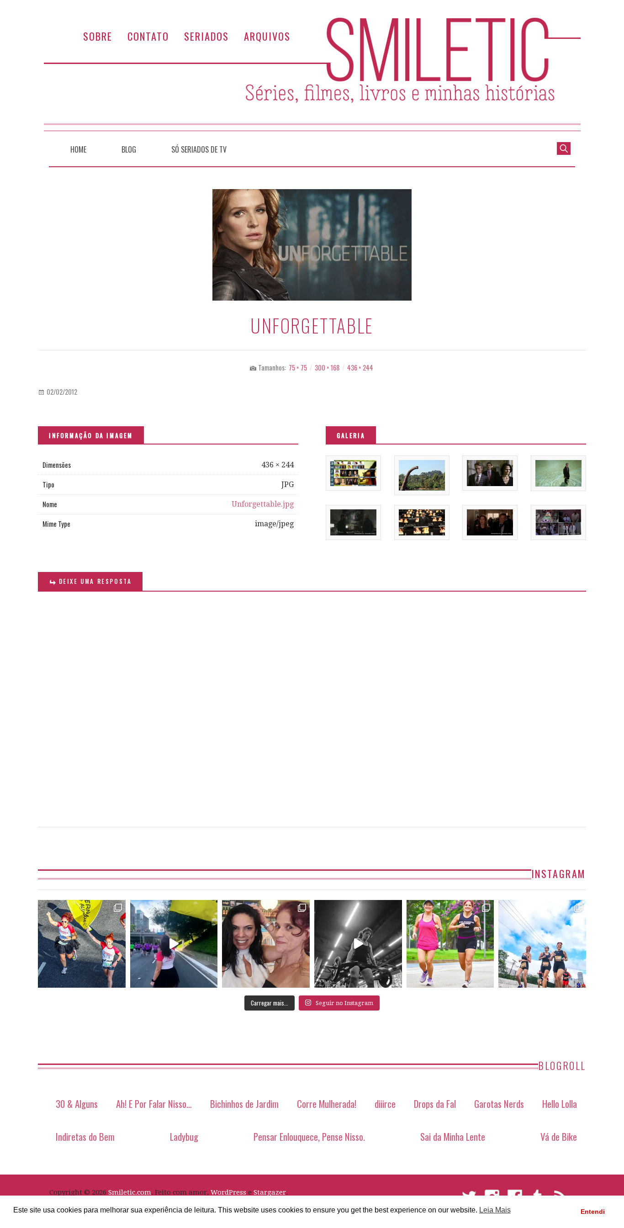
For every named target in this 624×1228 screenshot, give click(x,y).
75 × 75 (298, 367)
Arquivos (267, 35)
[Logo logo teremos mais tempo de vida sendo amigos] (266, 944)
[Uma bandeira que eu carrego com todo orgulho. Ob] (174, 944)
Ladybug (184, 1136)
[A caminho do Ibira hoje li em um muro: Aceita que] (450, 944)
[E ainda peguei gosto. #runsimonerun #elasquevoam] (358, 944)
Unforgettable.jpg (263, 504)
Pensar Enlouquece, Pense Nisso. (309, 1136)
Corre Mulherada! (326, 1103)
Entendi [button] (593, 1211)
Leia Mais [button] (495, 1210)
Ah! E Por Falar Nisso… (154, 1103)
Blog (129, 149)
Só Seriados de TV (199, 149)
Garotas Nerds (499, 1103)
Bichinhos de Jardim (244, 1103)
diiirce (385, 1103)
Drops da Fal (435, 1103)
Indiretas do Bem (85, 1136)
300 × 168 (327, 367)
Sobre (97, 35)
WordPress (228, 1192)
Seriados (206, 35)
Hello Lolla (559, 1103)
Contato (148, 35)
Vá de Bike (558, 1136)
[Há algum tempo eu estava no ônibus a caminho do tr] (82, 944)
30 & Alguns (77, 1103)
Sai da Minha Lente (452, 1136)
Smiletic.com (129, 1192)
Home (78, 149)
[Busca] (563, 147)
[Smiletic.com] (312, 74)
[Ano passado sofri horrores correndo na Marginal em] (542, 944)
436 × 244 (360, 367)
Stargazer (270, 1192)
